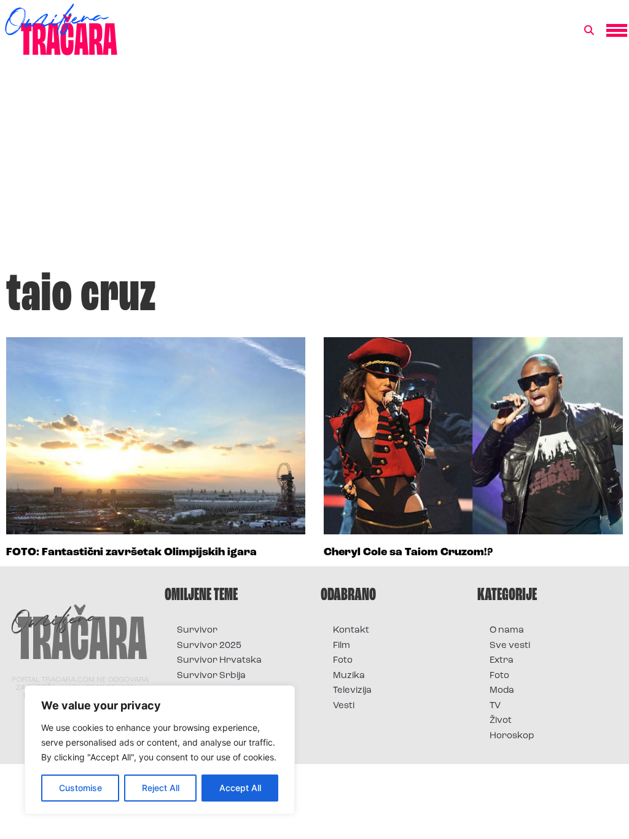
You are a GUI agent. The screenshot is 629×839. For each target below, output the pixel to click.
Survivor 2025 (209, 645)
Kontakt (351, 630)
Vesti (343, 706)
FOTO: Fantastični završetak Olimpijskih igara (131, 552)
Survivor (197, 630)
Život (501, 720)
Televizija (352, 690)
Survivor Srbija (211, 676)
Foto (343, 660)
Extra (502, 660)
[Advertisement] (314, 168)
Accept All (240, 787)
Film (341, 645)
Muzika (349, 676)
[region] (160, 749)
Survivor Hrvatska (219, 660)
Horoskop (512, 736)
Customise (80, 787)
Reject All (160, 787)
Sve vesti (510, 645)
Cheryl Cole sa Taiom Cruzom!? (408, 552)
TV (495, 706)
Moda (502, 690)
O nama (507, 630)
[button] (589, 30)
